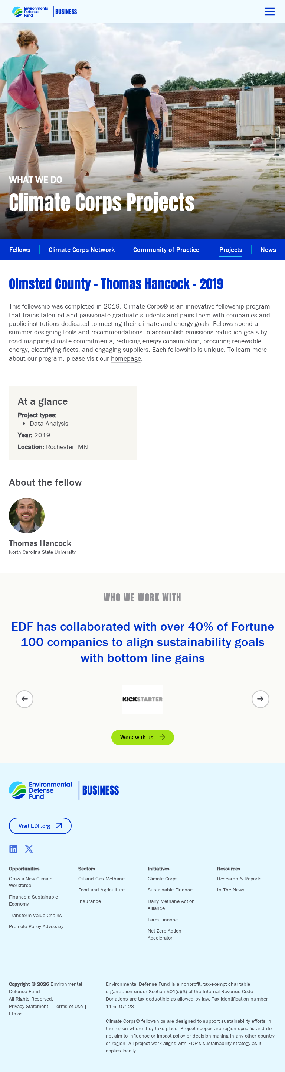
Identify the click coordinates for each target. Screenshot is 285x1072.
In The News (231, 889)
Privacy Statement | (31, 1006)
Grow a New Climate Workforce (30, 882)
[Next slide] (260, 699)
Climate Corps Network (82, 249)
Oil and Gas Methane (101, 878)
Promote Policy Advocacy (36, 926)
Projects (230, 249)
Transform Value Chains (35, 915)
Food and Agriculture (101, 889)
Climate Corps (163, 878)
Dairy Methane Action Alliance (171, 904)
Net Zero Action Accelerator (164, 934)
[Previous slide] (24, 699)
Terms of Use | (70, 1006)
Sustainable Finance (170, 889)
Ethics (16, 1013)
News (268, 249)
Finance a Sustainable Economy (33, 900)
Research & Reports (239, 878)
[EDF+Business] (44, 11)
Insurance (89, 901)
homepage (126, 358)
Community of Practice (167, 249)
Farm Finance (163, 919)
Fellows (19, 249)
